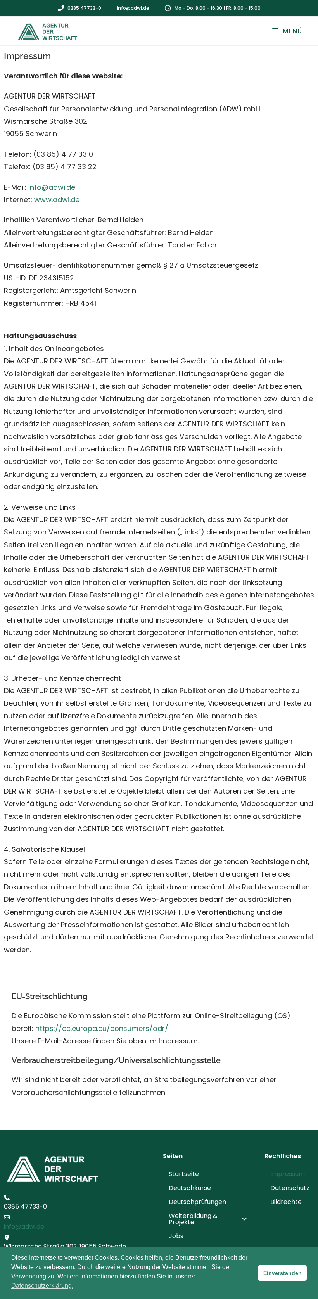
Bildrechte (286, 1201)
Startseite (184, 1173)
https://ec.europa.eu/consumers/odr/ (101, 1028)
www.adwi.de (57, 199)
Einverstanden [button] (282, 1273)
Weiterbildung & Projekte (193, 1218)
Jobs (176, 1236)
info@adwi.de (51, 187)
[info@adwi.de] (7, 1217)
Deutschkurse (190, 1187)
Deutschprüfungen (197, 1201)
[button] (210, 1219)
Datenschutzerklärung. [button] (42, 1285)
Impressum (287, 1173)
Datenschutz (289, 1187)
